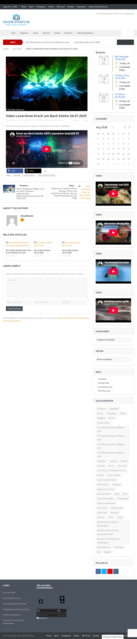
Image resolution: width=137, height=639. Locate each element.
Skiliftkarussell (117, 508)
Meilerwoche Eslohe (105, 489)
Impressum (81, 7)
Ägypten (107, 552)
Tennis (110, 517)
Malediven (116, 484)
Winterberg (118, 547)
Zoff (98, 552)
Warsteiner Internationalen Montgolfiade (108, 541)
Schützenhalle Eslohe (106, 503)
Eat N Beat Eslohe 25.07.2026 (87, 42)
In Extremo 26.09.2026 (120, 95)
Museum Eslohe (104, 494)
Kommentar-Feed (105, 387)
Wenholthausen (103, 547)
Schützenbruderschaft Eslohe (14, 603)
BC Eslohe (101, 409)
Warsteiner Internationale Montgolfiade (107, 524)
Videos (51, 7)
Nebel (116, 494)
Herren (111, 466)
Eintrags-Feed (103, 383)
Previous (24, 185)
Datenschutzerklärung (98, 7)
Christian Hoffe (9, 592)
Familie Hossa (103, 423)
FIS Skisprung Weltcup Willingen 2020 (111, 455)
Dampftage (111, 413)
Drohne (123, 413)
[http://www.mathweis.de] (5, 33)
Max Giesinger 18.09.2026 (121, 58)
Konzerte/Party (52, 120)
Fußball (124, 461)
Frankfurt (113, 461)
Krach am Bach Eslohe (46, 175)
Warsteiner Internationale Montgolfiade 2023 (107, 532)
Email (85, 120)
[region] (51, 606)
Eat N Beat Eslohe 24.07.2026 (70, 251)
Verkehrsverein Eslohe (12, 615)
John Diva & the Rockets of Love (111, 470)
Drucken (76, 120)
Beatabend (114, 409)
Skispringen (102, 513)
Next (71, 185)
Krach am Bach (29, 175)
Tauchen (100, 517)
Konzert (100, 475)
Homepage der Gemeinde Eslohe (16, 609)
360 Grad (61, 7)
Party (125, 494)
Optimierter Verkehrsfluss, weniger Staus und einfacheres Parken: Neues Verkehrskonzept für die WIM (64, 193)
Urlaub (120, 517)
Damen (100, 413)
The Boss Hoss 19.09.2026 (122, 77)
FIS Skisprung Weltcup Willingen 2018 (111, 438)
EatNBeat (101, 418)
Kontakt (70, 7)
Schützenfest (122, 499)
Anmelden (102, 379)
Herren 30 (122, 466)
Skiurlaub (115, 513)
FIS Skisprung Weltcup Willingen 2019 (111, 446)
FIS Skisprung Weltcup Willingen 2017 (111, 429)
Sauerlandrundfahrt (105, 499)
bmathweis (18, 120)
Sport (31, 7)
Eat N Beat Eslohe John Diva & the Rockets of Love (47, 42)
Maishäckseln (103, 484)
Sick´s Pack (102, 508)
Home (23, 7)
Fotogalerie (41, 7)
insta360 (17, 175)
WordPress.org (104, 391)
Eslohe (112, 418)
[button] (15, 171)
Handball (101, 466)
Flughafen (101, 461)
